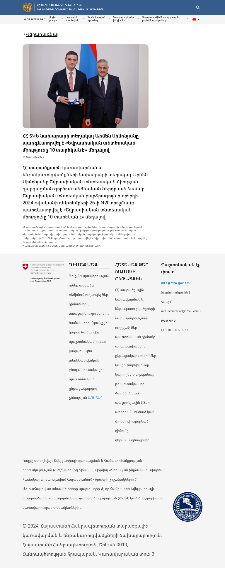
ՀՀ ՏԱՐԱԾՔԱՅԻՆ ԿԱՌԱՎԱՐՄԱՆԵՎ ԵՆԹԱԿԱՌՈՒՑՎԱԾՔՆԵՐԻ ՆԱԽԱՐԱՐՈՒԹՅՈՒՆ (71, 7)
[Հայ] (196, 19)
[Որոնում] (197, 7)
